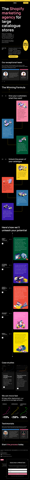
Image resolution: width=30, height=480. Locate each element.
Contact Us (25, 2)
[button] (2, 81)
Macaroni (10, 53)
